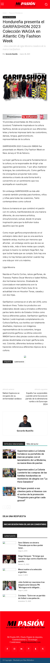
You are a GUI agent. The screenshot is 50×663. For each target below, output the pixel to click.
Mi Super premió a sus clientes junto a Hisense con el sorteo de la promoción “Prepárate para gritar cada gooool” (32, 494)
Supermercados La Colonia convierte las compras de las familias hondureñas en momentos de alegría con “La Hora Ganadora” (32, 475)
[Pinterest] (17, 60)
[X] (11, 60)
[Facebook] (5, 60)
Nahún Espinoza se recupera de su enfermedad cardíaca (12, 396)
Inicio (5, 13)
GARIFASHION (19, 362)
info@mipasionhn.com (30, 642)
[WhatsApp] (23, 60)
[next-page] (8, 507)
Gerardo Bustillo (12, 54)
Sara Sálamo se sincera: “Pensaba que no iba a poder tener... (30, 545)
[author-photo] (25, 427)
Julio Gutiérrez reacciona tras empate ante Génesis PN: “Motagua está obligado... (31, 585)
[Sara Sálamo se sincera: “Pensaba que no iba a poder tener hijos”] (9, 546)
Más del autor (32, 444)
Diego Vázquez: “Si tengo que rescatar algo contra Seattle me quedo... (32, 558)
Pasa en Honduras (16, 13)
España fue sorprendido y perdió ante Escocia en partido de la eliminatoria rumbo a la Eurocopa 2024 (36, 398)
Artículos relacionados (13, 444)
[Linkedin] (21, 648)
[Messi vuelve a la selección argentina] (9, 572)
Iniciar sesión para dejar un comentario (25, 524)
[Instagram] (14, 648)
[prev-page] (4, 507)
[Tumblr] (35, 648)
